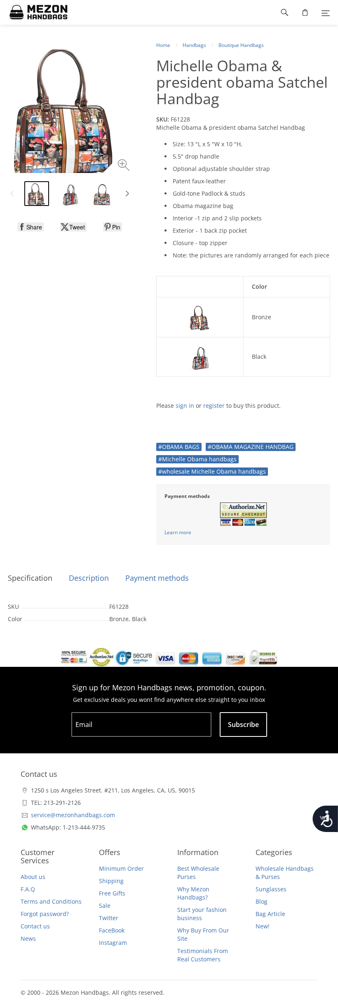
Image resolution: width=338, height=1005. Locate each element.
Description (89, 578)
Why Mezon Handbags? (193, 893)
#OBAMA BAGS (179, 447)
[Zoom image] (124, 166)
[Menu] (325, 12)
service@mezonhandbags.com (73, 815)
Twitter (108, 918)
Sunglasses (271, 889)
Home (163, 45)
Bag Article (270, 914)
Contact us (35, 926)
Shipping (111, 881)
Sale (104, 905)
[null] (30, 226)
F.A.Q (28, 889)
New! (263, 926)
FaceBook (111, 930)
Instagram (113, 943)
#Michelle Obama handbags (197, 459)
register (214, 405)
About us (33, 877)
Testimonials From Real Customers (202, 955)
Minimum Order (121, 868)
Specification (30, 578)
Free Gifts (112, 893)
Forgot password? (45, 914)
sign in (185, 405)
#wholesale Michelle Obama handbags (212, 471)
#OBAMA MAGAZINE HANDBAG (250, 447)
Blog (262, 901)
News (28, 938)
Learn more (177, 532)
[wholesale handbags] (34, 12)
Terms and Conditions (51, 901)
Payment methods (157, 578)
